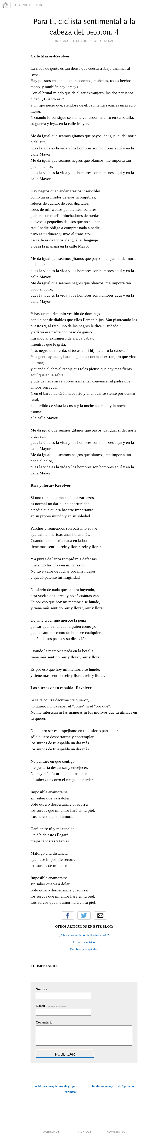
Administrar (117, 1131)
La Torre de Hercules (32, 5)
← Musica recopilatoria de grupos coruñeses (55, 1089)
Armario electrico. (84, 942)
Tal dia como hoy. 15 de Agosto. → (113, 1086)
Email (100, 915)
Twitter (84, 915)
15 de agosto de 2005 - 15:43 (76, 41)
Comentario (44, 1022)
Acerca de (51, 1131)
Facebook (67, 915)
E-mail (51, 1006)
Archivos (84, 1131)
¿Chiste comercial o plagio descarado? (84, 935)
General (107, 41)
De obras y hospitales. (84, 949)
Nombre (41, 989)
